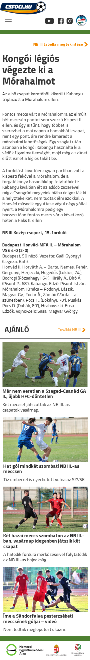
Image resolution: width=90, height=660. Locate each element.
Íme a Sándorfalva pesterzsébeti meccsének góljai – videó (38, 618)
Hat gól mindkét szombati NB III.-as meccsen (41, 468)
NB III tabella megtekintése (58, 44)
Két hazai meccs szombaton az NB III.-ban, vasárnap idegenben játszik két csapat (43, 541)
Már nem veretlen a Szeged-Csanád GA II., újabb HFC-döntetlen (44, 393)
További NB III (69, 329)
